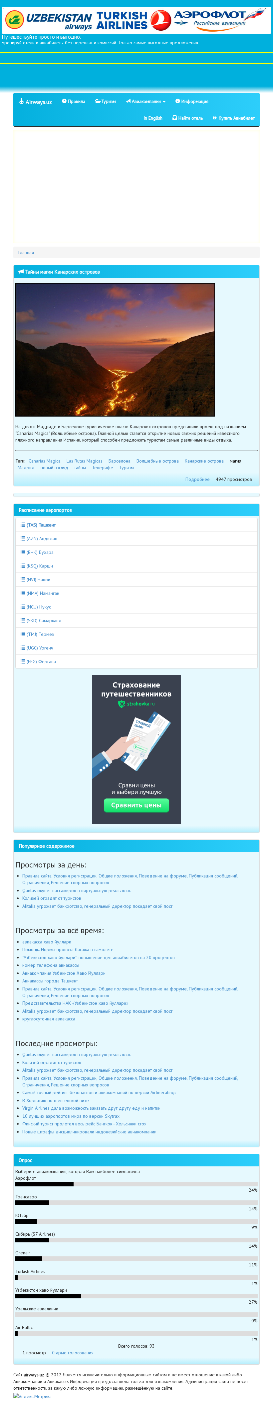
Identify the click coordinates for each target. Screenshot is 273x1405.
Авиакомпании (146, 101)
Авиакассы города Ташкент (50, 981)
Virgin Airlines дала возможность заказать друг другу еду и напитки (91, 1108)
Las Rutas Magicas (85, 461)
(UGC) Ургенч (39, 648)
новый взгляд (54, 468)
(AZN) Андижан (41, 539)
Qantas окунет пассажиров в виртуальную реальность (76, 890)
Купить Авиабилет (236, 118)
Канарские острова (204, 461)
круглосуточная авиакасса (48, 1019)
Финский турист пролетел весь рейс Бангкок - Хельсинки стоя (84, 1124)
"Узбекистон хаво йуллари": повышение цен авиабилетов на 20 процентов (98, 957)
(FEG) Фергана (40, 662)
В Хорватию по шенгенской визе (55, 1100)
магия (235, 461)
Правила (76, 101)
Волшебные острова (157, 461)
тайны (80, 468)
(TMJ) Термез (39, 634)
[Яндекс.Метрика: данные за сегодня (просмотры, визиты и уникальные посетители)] (32, 1396)
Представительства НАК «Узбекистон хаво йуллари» (75, 1003)
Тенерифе (102, 468)
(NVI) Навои (37, 580)
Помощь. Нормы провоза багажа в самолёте (68, 949)
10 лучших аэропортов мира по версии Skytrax (71, 1116)
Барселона (120, 461)
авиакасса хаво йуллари (46, 942)
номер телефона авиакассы (50, 965)
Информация (194, 101)
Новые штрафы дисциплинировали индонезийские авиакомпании (89, 1132)
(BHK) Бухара (39, 552)
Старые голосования (73, 1353)
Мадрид (26, 468)
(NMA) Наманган (42, 593)
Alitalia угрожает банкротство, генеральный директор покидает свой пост (97, 906)
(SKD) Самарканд (43, 621)
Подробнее (197, 479)
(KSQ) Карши (39, 566)
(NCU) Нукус (38, 607)
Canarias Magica (45, 461)
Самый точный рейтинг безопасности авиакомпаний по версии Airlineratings (99, 1092)
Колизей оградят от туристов (51, 898)
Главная (26, 253)
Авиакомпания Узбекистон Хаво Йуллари (64, 973)
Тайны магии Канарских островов (62, 271)
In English (152, 118)
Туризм (108, 101)
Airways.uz (38, 102)
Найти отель (190, 118)
